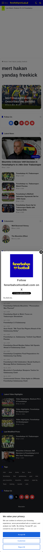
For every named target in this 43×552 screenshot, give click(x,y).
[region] (21, 532)
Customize (21, 541)
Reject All (21, 547)
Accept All (21, 534)
